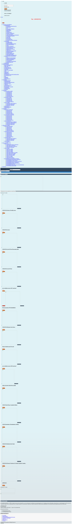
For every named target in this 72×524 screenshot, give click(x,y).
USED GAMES (6, 148)
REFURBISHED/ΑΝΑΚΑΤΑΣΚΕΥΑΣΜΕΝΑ (11, 158)
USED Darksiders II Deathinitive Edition (10, 424)
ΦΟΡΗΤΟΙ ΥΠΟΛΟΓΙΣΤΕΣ (10, 58)
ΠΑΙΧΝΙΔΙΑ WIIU (9, 100)
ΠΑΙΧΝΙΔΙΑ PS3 (9, 93)
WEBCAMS (6, 66)
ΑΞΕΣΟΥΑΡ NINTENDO (8, 126)
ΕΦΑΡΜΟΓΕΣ (6, 63)
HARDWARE (6, 41)
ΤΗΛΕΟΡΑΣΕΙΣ (9, 32)
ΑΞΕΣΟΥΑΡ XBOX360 (10, 140)
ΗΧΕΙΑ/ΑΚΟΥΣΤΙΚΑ (10, 54)
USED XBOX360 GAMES (10, 154)
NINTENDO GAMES (7, 97)
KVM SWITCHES (9, 39)
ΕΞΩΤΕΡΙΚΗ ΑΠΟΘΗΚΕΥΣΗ (11, 55)
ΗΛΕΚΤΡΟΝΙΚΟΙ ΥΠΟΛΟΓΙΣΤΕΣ (10, 56)
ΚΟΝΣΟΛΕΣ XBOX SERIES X (11, 121)
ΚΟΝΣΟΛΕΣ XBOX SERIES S (11, 122)
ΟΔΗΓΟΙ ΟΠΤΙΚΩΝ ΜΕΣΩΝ (11, 50)
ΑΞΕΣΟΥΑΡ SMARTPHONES (9, 82)
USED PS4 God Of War (7, 268)
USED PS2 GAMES (9, 151)
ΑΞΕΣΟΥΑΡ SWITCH (10, 130)
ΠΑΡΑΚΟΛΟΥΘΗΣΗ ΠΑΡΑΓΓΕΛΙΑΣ (8, 517)
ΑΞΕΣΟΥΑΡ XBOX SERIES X (11, 138)
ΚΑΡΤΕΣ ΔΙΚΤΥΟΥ (7, 67)
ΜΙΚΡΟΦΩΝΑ (8, 30)
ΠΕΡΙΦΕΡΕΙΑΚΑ (7, 25)
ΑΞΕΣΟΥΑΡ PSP (9, 135)
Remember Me (6, 7)
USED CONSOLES (7, 143)
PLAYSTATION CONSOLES (9, 114)
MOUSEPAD (8, 27)
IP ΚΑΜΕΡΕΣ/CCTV (7, 75)
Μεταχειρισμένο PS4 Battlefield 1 (9, 307)
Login (3, 1)
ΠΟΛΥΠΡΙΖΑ (8, 29)
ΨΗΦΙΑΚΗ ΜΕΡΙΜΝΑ (10, 59)
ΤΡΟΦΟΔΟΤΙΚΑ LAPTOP (10, 47)
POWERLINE (6, 71)
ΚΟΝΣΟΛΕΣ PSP (9, 119)
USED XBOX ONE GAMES (11, 153)
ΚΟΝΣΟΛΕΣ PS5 (9, 115)
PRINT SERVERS (7, 65)
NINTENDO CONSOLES (8, 109)
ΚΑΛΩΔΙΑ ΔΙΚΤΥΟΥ (8, 68)
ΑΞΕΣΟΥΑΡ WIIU (9, 129)
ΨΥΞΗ (7, 45)
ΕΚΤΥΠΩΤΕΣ (8, 38)
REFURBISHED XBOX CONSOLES (12, 162)
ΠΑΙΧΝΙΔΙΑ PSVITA (9, 96)
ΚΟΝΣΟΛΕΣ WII (9, 112)
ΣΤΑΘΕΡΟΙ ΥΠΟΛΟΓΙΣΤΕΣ (11, 57)
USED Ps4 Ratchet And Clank (8, 443)
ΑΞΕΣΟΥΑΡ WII (9, 128)
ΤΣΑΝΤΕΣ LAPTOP (9, 34)
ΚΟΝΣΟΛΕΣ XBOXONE (10, 123)
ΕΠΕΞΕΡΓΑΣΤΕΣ (9, 52)
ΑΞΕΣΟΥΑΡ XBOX (7, 137)
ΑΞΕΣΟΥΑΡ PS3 (9, 134)
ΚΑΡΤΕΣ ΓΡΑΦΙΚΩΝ (9, 46)
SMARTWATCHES (7, 83)
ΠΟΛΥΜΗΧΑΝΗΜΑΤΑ (10, 28)
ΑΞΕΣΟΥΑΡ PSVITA (9, 136)
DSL (5, 76)
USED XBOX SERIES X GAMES (11, 152)
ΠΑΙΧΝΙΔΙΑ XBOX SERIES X (11, 103)
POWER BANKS (7, 88)
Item (3, 22)
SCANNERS (8, 36)
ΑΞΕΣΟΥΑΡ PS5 (9, 132)
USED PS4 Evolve (6, 229)
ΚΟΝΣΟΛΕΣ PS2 (9, 118)
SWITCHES (6, 69)
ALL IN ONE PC (9, 60)
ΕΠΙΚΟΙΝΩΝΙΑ (5, 516)
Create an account (6, 15)
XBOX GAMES (7, 102)
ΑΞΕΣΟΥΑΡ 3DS (9, 127)
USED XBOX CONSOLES (10, 145)
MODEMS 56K (6, 73)
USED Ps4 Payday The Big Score (9, 210)
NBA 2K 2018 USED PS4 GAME (9, 385)
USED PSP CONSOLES (10, 147)
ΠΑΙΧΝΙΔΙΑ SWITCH (10, 101)
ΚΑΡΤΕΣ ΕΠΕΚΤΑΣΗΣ (10, 53)
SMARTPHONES (7, 81)
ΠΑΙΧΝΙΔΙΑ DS (9, 98)
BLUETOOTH (6, 85)
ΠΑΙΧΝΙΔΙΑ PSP (9, 95)
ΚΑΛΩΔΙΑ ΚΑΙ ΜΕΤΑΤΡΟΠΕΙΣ (11, 40)
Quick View (19, 208)
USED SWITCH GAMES (10, 155)
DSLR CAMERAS (7, 78)
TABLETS (6, 84)
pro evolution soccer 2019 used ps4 (9, 366)
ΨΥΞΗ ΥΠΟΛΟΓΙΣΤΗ (10, 44)
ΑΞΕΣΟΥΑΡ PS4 (9, 133)
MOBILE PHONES (7, 80)
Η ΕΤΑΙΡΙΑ (4, 515)
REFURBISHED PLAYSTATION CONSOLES (14, 161)
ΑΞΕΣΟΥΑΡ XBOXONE (10, 139)
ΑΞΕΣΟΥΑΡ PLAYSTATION (9, 131)
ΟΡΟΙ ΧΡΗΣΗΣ (4, 519)
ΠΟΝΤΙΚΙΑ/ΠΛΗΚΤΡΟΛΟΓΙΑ (11, 26)
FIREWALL (6, 77)
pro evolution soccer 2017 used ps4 (9, 288)
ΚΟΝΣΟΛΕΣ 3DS (9, 110)
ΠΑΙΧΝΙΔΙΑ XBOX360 (10, 105)
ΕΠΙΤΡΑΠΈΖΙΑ (7, 107)
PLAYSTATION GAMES (8, 91)
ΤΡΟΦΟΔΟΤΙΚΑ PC (9, 48)
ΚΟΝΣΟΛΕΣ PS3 (9, 117)
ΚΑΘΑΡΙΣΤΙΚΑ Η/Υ (9, 62)
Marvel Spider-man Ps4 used (8, 346)
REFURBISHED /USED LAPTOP (11, 160)
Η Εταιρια (3, 520)
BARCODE (8, 37)
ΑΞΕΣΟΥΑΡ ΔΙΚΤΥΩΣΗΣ (8, 70)
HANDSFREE (6, 87)
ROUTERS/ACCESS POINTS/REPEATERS (11, 74)
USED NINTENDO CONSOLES (11, 146)
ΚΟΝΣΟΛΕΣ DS (9, 111)
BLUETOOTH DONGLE (8, 64)
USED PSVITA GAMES (10, 157)
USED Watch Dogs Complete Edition (9, 404)
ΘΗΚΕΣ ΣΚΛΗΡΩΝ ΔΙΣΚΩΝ (11, 43)
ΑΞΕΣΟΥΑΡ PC (7, 141)
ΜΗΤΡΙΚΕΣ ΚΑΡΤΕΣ (9, 51)
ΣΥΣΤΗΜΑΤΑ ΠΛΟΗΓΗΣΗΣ (11, 61)
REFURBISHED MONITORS (11, 165)
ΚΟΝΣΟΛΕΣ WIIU (9, 113)
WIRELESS (6, 72)
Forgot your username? (7, 10)
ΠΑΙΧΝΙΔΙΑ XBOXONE (10, 104)
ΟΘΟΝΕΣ (8, 31)
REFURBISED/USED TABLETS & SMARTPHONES (15, 164)
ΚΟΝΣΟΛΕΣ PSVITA (9, 120)
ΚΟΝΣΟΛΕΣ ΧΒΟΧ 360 (10, 124)
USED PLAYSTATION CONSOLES (12, 144)
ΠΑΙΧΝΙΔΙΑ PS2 (9, 94)
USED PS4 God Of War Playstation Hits (10, 249)
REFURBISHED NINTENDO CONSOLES (13, 159)
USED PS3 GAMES (9, 150)
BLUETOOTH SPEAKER (8, 86)
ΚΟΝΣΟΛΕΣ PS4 (9, 116)
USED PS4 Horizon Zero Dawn (8, 327)
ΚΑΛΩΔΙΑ (6, 89)
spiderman (4, 482)
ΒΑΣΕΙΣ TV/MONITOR (10, 33)
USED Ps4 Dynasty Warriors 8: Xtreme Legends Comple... (14, 463)
